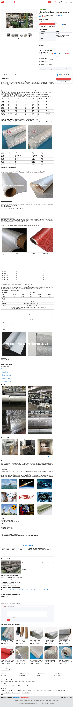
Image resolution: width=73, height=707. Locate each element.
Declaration (46, 703)
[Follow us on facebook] (64, 697)
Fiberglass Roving (3, 671)
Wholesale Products (36, 700)
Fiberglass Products (11, 7)
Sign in (71, 2)
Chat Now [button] (64, 24)
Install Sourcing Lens (26, 697)
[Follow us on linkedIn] (71, 697)
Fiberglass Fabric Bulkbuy (26, 692)
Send (8, 620)
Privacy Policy (52, 703)
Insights (57, 700)
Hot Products (16, 700)
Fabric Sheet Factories (11, 690)
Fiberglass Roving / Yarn (11, 589)
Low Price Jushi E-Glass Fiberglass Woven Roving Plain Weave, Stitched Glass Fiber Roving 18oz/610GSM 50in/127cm (7, 641)
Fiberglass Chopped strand (23, 671)
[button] (61, 2)
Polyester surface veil (22, 675)
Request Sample (54, 26)
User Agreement (42, 703)
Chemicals (5, 7)
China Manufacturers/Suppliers (28, 700)
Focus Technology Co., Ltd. (29, 703)
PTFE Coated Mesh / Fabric (58, 675)
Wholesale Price (42, 700)
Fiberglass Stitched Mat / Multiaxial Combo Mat (39, 590)
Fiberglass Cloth (17, 7)
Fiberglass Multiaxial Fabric (40, 673)
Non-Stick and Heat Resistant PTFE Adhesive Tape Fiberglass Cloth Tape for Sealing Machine (21, 641)
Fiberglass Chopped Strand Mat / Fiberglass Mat (35, 589)
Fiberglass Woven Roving (48, 589)
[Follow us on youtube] (68, 697)
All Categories (4, 5)
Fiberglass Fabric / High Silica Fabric (21, 589)
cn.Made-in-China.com (46, 701)
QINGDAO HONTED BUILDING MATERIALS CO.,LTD (49, 15)
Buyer (49, 5)
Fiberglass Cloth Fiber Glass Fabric (59, 690)
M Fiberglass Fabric (39, 690)
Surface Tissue (3, 673)
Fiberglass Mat (38, 671)
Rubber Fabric (4, 690)
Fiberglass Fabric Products (48, 690)
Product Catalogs (15, 669)
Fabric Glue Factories (30, 690)
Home (2, 7)
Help (54, 5)
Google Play (9, 697)
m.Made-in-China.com (39, 701)
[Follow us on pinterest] (70, 697)
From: (5, 606)
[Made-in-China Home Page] (6, 2)
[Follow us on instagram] (67, 697)
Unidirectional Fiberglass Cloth (6, 685)
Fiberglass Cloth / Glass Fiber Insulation (18, 590)
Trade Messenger (17, 697)
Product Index (53, 700)
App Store (3, 697)
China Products (21, 700)
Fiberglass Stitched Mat (58, 673)
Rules (71, 5)
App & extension (59, 5)
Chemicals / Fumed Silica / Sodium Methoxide (22, 591)
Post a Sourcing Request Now (28, 620)
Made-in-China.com (32, 701)
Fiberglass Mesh (28, 590)
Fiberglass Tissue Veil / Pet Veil (6, 590)
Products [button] (17, 2)
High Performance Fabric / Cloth (24, 673)
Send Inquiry (47, 24)
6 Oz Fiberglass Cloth (25, 685)
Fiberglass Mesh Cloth (16, 685)
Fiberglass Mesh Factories (21, 690)
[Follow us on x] (65, 697)
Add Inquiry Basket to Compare (19, 38)
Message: (5, 611)
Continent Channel (48, 700)
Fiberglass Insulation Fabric (6, 692)
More (2, 694)
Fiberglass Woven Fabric (16, 692)
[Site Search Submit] (49, 2)
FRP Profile (38, 675)
